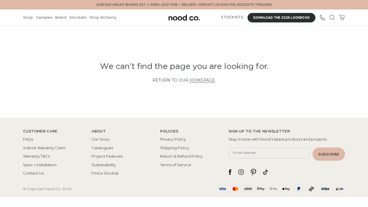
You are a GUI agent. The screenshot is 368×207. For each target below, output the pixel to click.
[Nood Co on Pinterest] (253, 172)
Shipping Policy (174, 147)
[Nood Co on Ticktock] (265, 172)
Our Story (100, 139)
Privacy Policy (173, 139)
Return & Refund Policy (181, 156)
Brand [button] (60, 17)
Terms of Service (175, 164)
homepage (202, 80)
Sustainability (103, 164)
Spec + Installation (40, 164)
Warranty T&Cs (36, 156)
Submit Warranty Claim (44, 147)
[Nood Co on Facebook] (230, 172)
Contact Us (33, 173)
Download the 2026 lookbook (281, 17)
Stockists (77, 17)
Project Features (107, 156)
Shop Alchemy (102, 17)
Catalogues (102, 147)
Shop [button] (28, 17)
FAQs (28, 139)
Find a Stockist (105, 173)
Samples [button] (44, 17)
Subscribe (328, 154)
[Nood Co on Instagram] (241, 172)
